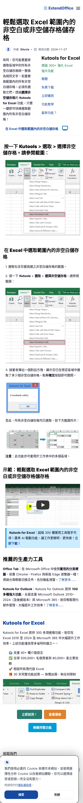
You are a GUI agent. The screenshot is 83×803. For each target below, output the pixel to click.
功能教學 (48, 104)
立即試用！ (29, 714)
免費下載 (48, 87)
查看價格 (55, 714)
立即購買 (48, 96)
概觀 (45, 79)
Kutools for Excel (24, 623)
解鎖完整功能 (42, 727)
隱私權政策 (24, 785)
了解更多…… (67, 580)
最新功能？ (49, 113)
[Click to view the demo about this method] (63, 129)
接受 (21, 794)
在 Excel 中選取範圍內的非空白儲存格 (31, 129)
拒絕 (57, 794)
